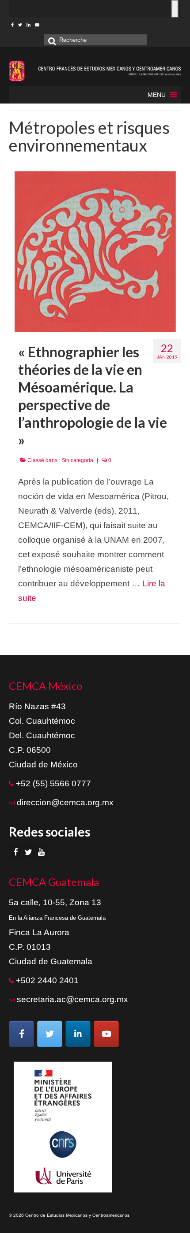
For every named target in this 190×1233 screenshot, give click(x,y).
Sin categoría (77, 460)
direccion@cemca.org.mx (65, 802)
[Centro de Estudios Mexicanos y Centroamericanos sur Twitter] (49, 1034)
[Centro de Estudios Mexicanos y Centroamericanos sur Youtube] (106, 1034)
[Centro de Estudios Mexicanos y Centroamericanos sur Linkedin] (78, 1034)
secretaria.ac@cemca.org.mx (72, 999)
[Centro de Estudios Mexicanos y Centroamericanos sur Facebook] (21, 1034)
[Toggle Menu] (175, 9)
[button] (157, 95)
